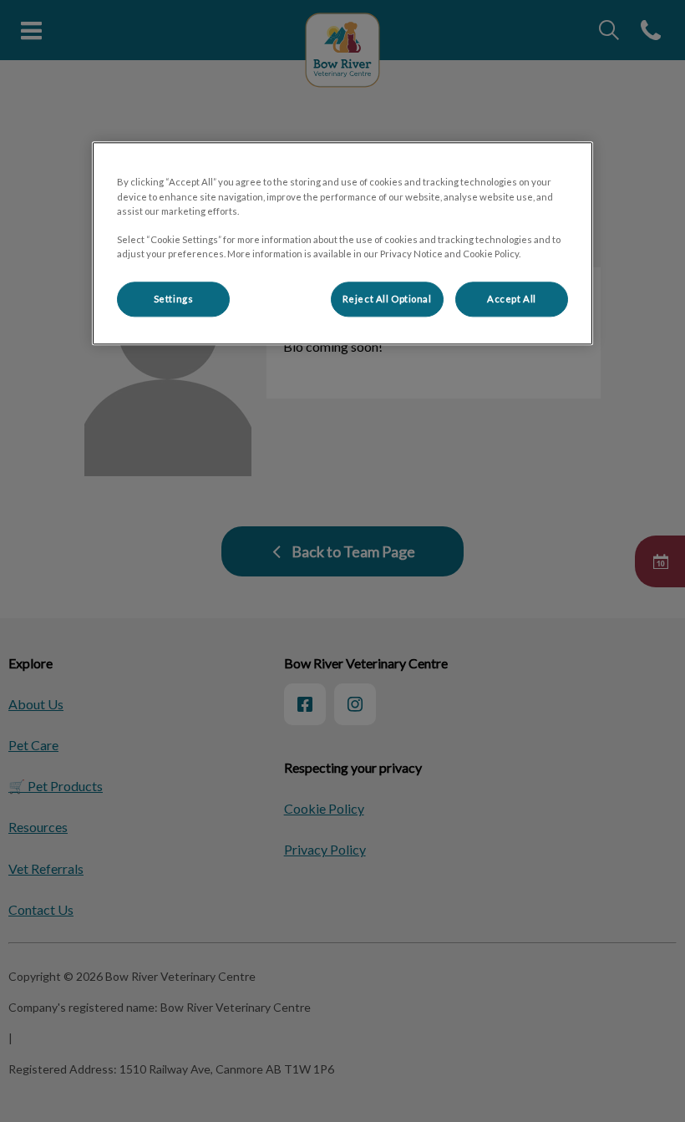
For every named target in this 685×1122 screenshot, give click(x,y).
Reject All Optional (387, 298)
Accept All (511, 298)
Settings (174, 298)
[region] (342, 243)
